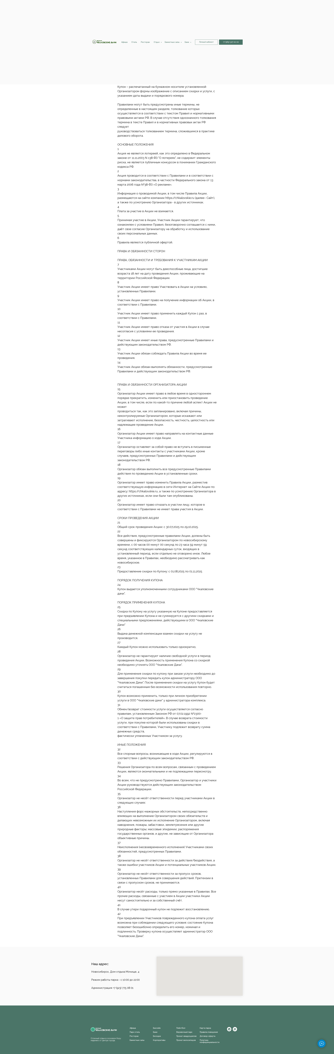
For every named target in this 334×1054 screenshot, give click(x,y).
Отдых (157, 42)
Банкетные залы (172, 42)
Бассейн (157, 1028)
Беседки (157, 1036)
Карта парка (205, 1028)
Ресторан (145, 42)
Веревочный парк (184, 1032)
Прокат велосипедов (186, 1040)
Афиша (124, 42)
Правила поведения (209, 1032)
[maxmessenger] (235, 1030)
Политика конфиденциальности (209, 1041)
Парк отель (135, 1032)
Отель (134, 42)
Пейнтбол (180, 1028)
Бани (187, 42)
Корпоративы (159, 1040)
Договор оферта (207, 1036)
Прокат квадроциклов (186, 1036)
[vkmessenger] (229, 1030)
